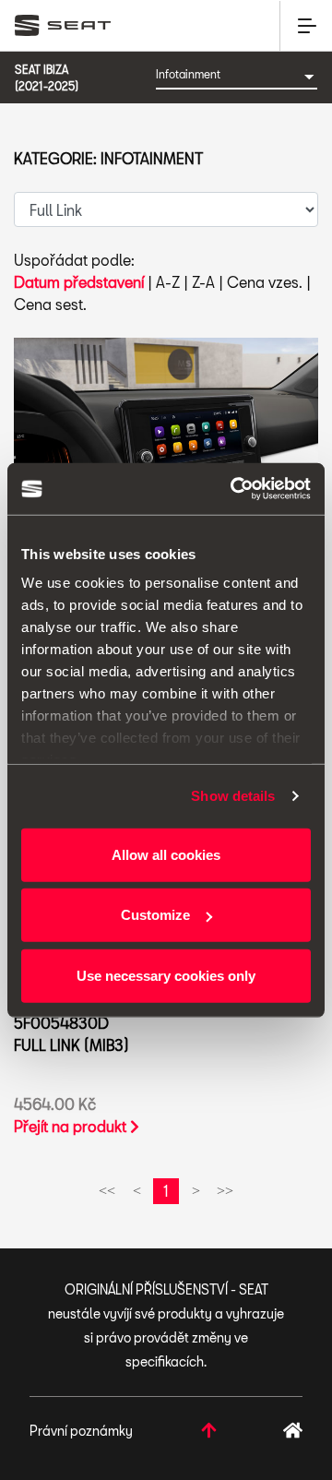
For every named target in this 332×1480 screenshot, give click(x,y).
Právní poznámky (81, 1430)
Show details (233, 796)
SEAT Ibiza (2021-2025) (46, 77)
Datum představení (79, 282)
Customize (155, 915)
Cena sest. (50, 304)
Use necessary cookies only (166, 975)
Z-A (203, 282)
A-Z (168, 282)
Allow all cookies (166, 854)
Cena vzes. (264, 282)
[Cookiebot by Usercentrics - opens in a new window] (234, 489)
